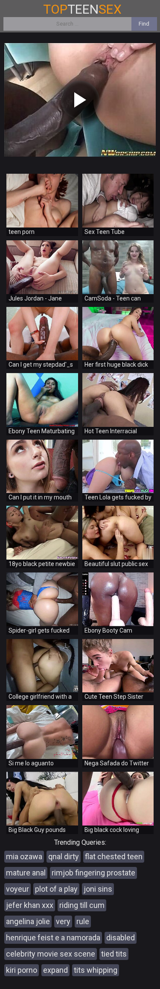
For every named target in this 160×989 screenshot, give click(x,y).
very (63, 921)
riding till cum (82, 905)
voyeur (17, 888)
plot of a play (56, 888)
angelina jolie (28, 921)
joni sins (98, 888)
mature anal (26, 872)
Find (144, 23)
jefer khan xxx (29, 905)
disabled (120, 937)
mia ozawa (24, 856)
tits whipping (95, 970)
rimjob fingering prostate (93, 872)
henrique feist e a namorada (53, 937)
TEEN (82, 9)
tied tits (114, 953)
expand (55, 970)
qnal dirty (63, 856)
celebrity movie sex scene (50, 953)
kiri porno (21, 970)
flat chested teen (114, 856)
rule (82, 921)
